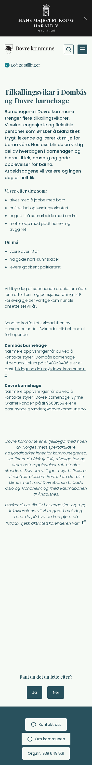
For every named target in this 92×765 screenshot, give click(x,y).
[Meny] (82, 49)
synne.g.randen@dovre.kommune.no (50, 409)
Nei (56, 692)
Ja (34, 692)
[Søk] (69, 49)
